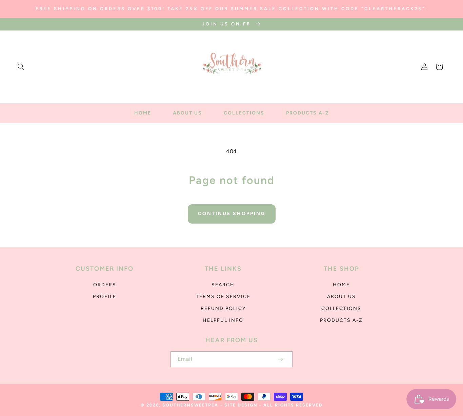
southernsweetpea (190, 405)
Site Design (241, 405)
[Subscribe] (280, 359)
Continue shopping (231, 213)
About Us (341, 296)
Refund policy (223, 308)
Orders (104, 285)
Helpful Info (223, 320)
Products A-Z (341, 320)
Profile (104, 296)
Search (223, 285)
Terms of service (223, 296)
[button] (21, 66)
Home (341, 285)
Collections (341, 308)
